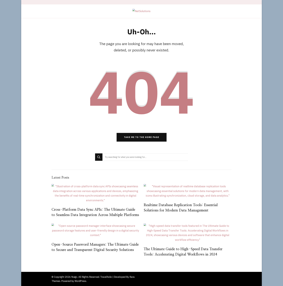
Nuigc (74, 276)
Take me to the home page (141, 137)
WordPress (80, 281)
